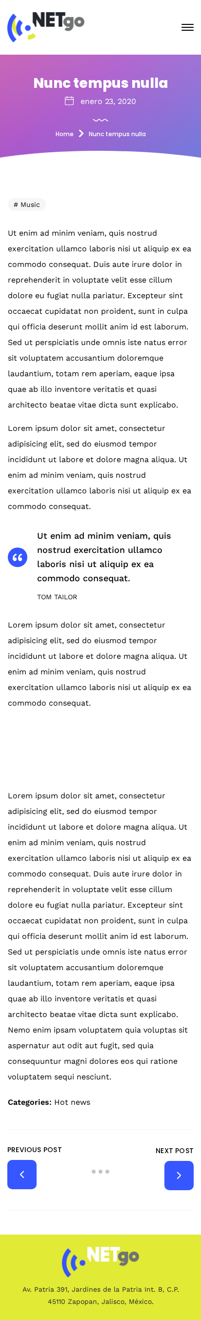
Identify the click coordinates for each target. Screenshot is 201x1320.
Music (30, 204)
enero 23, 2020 (108, 101)
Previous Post (34, 1150)
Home (65, 134)
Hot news (72, 1102)
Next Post (175, 1151)
